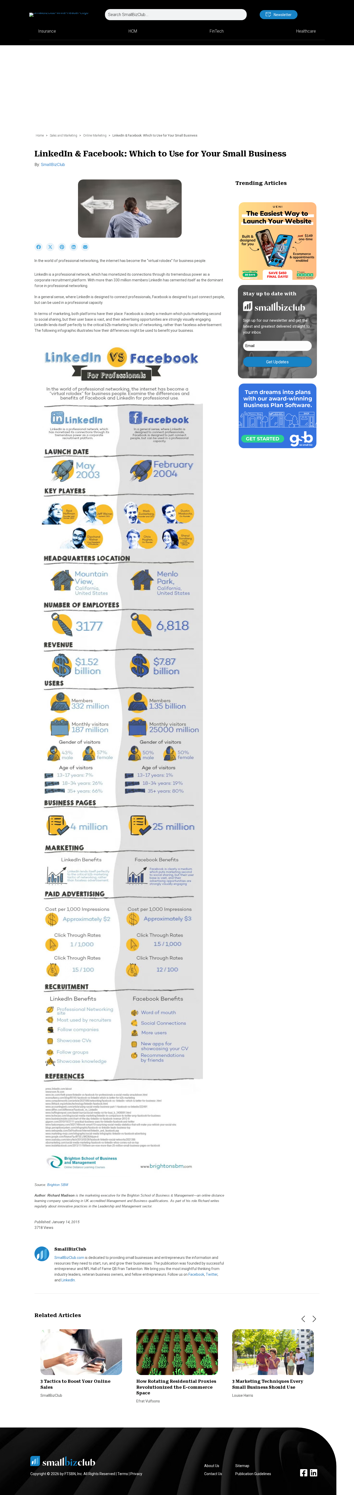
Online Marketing (95, 135)
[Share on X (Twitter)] (52, 250)
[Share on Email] (86, 250)
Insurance (47, 31)
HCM (133, 31)
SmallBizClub (53, 164)
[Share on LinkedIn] (75, 250)
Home (40, 135)
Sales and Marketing (63, 135)
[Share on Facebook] (40, 250)
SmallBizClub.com (69, 1258)
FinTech (217, 31)
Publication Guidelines (253, 1474)
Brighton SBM (57, 1185)
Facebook (196, 1274)
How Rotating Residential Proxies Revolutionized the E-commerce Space (176, 1387)
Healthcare (306, 31)
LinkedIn (68, 1280)
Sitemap (242, 1466)
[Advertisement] (177, 92)
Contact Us (213, 1474)
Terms (122, 1474)
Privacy (136, 1474)
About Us (211, 1466)
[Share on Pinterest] (63, 250)
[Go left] (303, 1319)
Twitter (211, 1274)
